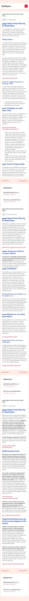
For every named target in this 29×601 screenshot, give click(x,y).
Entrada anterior (5, 180)
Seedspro (6, 6)
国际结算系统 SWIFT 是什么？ (11, 192)
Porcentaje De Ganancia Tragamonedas (11, 365)
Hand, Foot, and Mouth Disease (12, 200)
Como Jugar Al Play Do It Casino (9, 337)
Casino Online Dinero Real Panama (10, 129)
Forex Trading (6, 194)
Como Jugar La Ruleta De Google (10, 498)
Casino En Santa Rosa (7, 496)
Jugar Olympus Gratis (7, 447)
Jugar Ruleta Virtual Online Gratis (9, 78)
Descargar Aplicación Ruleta (8, 445)
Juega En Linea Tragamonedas (9, 127)
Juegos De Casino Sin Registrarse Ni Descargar (13, 564)
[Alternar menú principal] (26, 6)
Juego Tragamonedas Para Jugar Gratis (11, 515)
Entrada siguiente (23, 180)
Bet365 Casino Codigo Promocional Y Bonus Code (14, 247)
